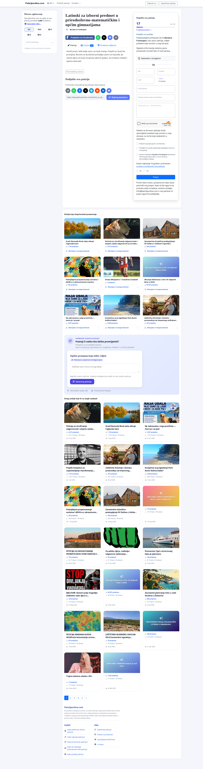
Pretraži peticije (63, 3)
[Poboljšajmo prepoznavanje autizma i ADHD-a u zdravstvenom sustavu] (82, 274)
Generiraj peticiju (84, 381)
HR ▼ (52, 3)
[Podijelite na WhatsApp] (98, 37)
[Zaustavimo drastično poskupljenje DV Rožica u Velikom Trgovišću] (161, 236)
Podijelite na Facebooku (82, 37)
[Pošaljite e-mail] (110, 37)
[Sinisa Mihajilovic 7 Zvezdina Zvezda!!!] (121, 273)
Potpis (156, 177)
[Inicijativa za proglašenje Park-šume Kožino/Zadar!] (121, 312)
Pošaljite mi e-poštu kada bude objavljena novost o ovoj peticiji (157, 149)
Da (140, 171)
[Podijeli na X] (104, 37)
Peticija (73, 45)
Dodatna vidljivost (108, 45)
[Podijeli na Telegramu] (91, 90)
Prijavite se (151, 3)
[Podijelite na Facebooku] (79, 90)
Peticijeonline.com (34, 3)
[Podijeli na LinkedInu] (103, 90)
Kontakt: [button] (75, 3)
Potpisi (88, 45)
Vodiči (67, 725)
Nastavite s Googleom (151, 58)
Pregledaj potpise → (143, 30)
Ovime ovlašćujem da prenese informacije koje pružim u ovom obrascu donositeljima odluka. (157, 156)
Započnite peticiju (168, 3)
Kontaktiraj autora (76, 72)
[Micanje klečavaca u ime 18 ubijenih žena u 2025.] (161, 274)
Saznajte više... (34, 24)
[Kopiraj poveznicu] (115, 37)
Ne (147, 171)
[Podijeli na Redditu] (97, 90)
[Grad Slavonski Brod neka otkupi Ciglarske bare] (82, 236)
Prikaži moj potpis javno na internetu (152, 144)
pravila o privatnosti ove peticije (150, 166)
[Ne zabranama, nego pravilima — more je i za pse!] (82, 312)
